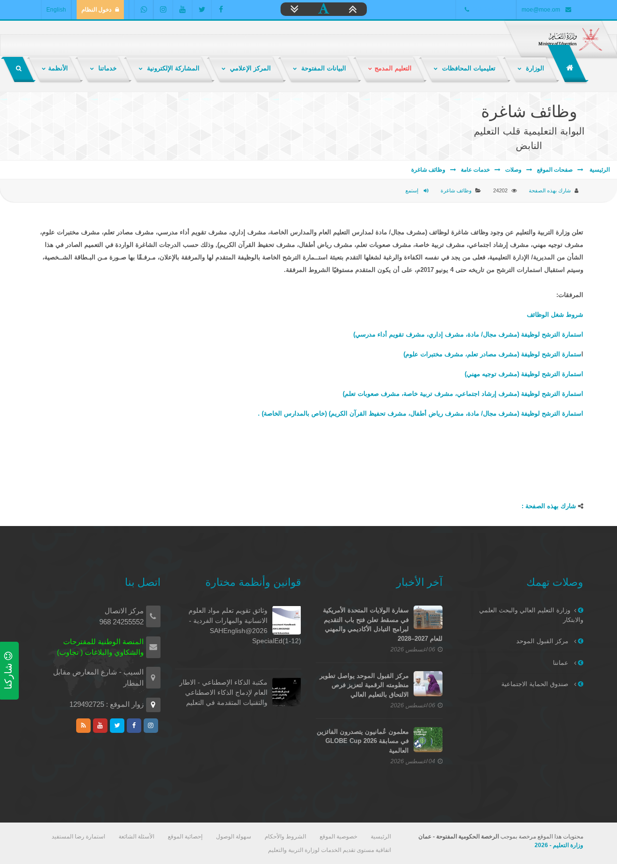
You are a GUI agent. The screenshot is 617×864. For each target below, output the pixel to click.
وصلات (513, 169)
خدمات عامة (475, 169)
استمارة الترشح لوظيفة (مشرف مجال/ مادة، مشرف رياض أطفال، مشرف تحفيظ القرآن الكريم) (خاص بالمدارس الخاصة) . (420, 413)
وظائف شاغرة (428, 169)
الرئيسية (599, 169)
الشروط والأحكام (285, 836)
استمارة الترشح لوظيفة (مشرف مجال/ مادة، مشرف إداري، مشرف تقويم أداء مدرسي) (468, 334)
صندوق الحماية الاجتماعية (535, 684)
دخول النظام (96, 9)
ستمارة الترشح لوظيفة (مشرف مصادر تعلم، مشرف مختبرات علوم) (492, 354)
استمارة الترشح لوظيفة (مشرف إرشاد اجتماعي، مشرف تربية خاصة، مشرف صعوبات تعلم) (463, 393)
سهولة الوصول (233, 836)
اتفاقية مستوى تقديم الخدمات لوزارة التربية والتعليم (329, 850)
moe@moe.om (541, 9)
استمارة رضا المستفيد (78, 836)
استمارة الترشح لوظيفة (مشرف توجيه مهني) (524, 374)
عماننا (561, 662)
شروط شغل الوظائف (555, 314)
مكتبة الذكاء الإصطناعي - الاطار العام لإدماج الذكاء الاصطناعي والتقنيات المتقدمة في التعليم (223, 692)
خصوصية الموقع (338, 836)
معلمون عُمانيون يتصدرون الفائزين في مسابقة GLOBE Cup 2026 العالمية (363, 741)
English (56, 9)
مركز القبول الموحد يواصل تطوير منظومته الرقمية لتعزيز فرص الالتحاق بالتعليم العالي (364, 685)
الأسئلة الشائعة (136, 836)
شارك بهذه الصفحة (550, 190)
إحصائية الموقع (185, 836)
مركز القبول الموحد (543, 641)
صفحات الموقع (555, 169)
